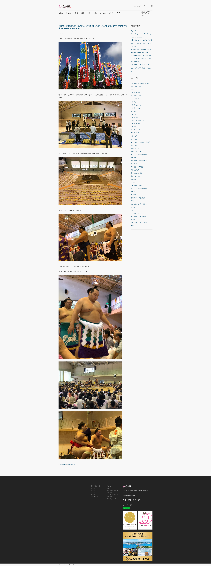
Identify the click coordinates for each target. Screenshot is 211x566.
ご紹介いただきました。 (138, 120)
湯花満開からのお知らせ (138, 198)
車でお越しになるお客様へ (139, 216)
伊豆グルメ (134, 145)
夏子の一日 (134, 163)
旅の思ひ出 (134, 182)
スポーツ (133, 126)
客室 (76, 13)
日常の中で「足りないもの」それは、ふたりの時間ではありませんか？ (141, 68)
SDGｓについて (135, 92)
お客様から (134, 102)
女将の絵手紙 (135, 170)
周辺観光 (133, 157)
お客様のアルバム (136, 105)
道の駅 (133, 219)
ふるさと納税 (135, 133)
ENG (118, 13)
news (132, 89)
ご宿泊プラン (135, 114)
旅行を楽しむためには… (138, 185)
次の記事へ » (71, 464)
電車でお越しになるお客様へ (139, 222)
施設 (95, 13)
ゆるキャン (134, 139)
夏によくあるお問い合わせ (139, 160)
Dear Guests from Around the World (140, 83)
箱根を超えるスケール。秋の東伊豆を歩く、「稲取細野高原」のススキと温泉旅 (141, 43)
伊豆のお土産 (135, 148)
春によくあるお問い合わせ (139, 188)
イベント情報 (135, 99)
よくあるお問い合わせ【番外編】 (141, 142)
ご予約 (61, 13)
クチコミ (133, 111)
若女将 (133, 207)
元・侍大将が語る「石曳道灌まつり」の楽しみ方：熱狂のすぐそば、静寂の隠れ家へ (141, 58)
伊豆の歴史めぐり (136, 151)
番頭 (132, 201)
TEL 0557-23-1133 (128, 492)
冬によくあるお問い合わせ (139, 154)
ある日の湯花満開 (136, 95)
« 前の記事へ (62, 464)
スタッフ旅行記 (135, 123)
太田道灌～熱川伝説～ (137, 167)
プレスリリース (135, 136)
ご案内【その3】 (136, 117)
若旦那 (133, 210)
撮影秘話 (133, 179)
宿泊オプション (135, 176)
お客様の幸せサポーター (138, 108)
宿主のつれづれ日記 (137, 173)
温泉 (82, 13)
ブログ (111, 13)
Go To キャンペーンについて (139, 86)
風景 (132, 225)
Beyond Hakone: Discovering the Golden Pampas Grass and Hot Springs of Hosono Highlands (141, 34)
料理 (89, 13)
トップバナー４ (135, 129)
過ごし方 (69, 13)
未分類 (133, 191)
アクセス (103, 13)
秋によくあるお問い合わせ (139, 204)
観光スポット (135, 213)
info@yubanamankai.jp (129, 495)
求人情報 (133, 194)
